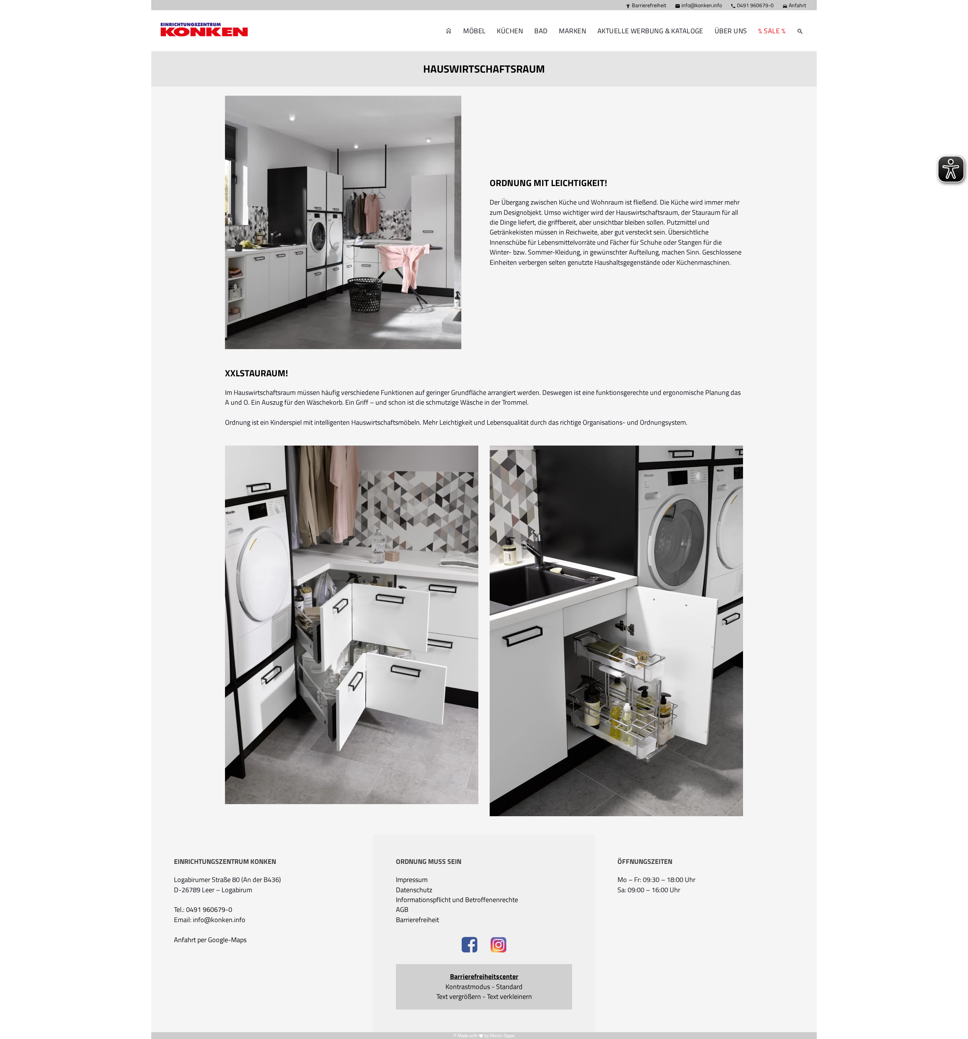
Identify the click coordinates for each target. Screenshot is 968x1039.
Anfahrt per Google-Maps (210, 940)
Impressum (412, 880)
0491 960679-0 (752, 5)
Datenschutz (414, 890)
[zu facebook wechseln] (469, 946)
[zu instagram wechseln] (498, 946)
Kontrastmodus (467, 987)
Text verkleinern (509, 997)
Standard (509, 987)
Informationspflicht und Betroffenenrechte (457, 900)
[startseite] (200, 19)
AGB (402, 910)
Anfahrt (794, 5)
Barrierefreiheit (645, 5)
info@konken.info (698, 5)
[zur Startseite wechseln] (449, 31)
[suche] (800, 31)
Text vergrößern (458, 997)
